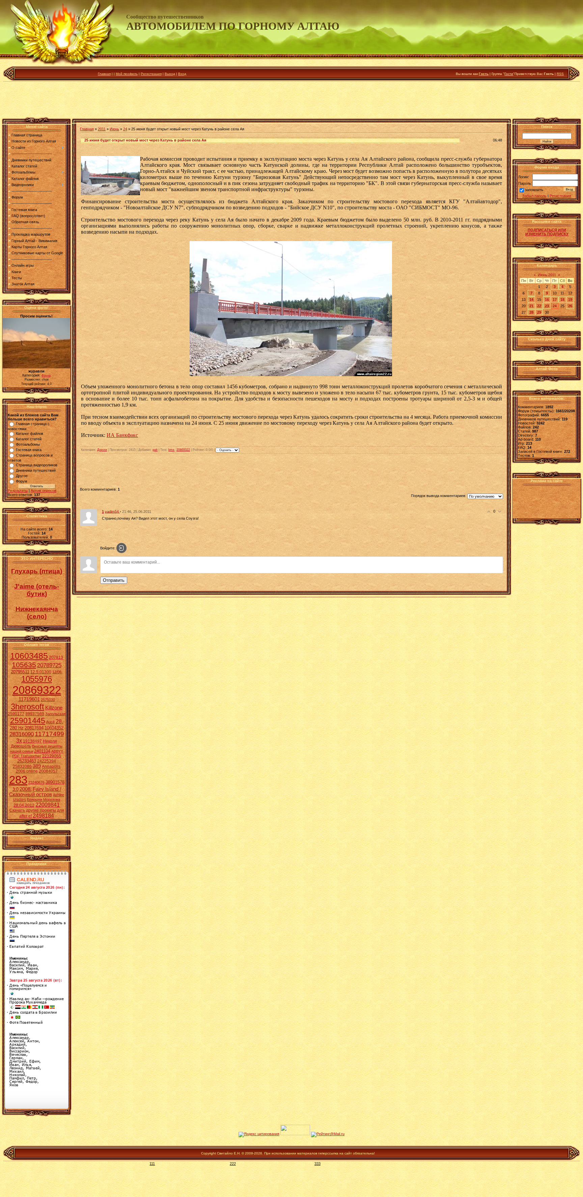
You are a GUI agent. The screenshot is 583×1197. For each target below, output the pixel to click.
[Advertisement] (291, 101)
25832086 (22, 766)
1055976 (36, 678)
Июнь (114, 129)
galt (155, 449)
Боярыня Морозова (43, 800)
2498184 (43, 815)
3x (19, 741)
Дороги (102, 449)
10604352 (54, 727)
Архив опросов (43, 491)
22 (539, 306)
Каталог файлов (29, 434)
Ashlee (58, 795)
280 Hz (17, 727)
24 (125, 129)
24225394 (46, 761)
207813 (56, 657)
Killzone (53, 707)
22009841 (47, 805)
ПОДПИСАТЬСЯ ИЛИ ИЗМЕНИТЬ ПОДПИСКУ (546, 232)
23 (547, 306)
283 (18, 780)
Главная (104, 74)
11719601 (29, 699)
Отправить (113, 580)
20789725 (49, 665)
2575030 (48, 700)
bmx (171, 449)
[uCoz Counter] (295, 1134)
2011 (102, 129)
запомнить (534, 190)
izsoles (19, 799)
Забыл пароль (534, 196)
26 (570, 306)
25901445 (27, 720)
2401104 (42, 751)
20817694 (34, 727)
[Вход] (121, 548)
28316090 (21, 734)
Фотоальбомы (28, 444)
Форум (21, 481)
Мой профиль (127, 74)
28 (531, 312)
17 (555, 299)
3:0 (15, 789)
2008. (26, 789)
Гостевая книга (28, 450)
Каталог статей (28, 439)
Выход (170, 74)
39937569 (34, 713)
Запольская (55, 714)
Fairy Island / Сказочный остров (35, 791)
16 (547, 299)
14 (531, 299)
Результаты (18, 491)
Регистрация (151, 74)
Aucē (50, 722)
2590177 (16, 713)
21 (531, 306)
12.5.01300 (40, 672)
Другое (22, 476)
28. (59, 721)
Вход (182, 74)
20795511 (20, 671)
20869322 (36, 690)
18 (562, 299)
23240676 (36, 782)
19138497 (32, 741)
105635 (24, 665)
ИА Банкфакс (122, 435)
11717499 (49, 733)
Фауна (46, 375)
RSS (560, 74)
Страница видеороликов (36, 465)
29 (539, 312)
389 (37, 766)
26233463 (26, 760)
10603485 (29, 655)
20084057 (48, 771)
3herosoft (27, 706)
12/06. (57, 672)
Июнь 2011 (547, 275)
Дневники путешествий (36, 470)
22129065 (51, 756)
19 (570, 299)
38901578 (55, 782)
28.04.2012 (23, 805)
